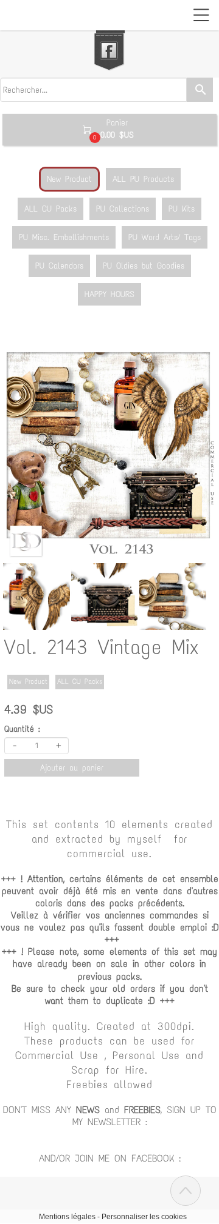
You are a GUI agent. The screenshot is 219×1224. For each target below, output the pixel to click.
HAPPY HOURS (109, 294)
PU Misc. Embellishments (64, 237)
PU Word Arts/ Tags (164, 237)
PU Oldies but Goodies (143, 266)
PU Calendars (59, 266)
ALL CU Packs (50, 209)
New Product (69, 179)
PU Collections (122, 209)
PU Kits (182, 209)
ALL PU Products (143, 179)
